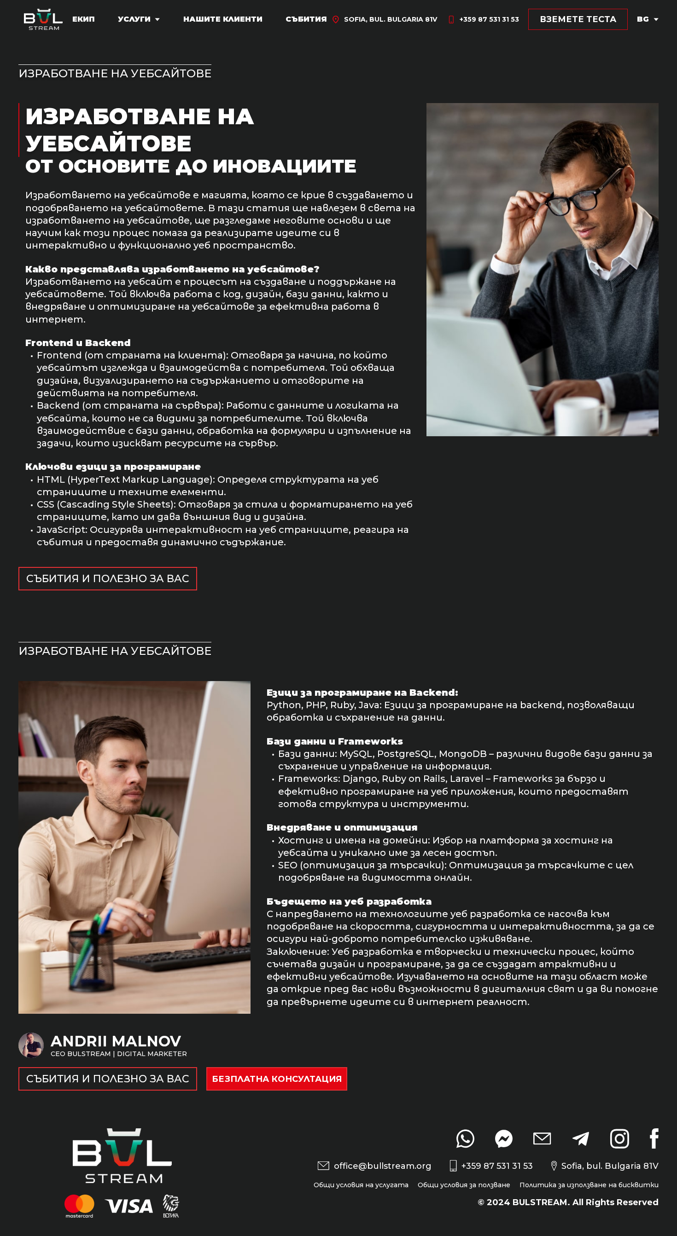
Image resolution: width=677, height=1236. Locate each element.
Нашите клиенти (223, 19)
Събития (306, 19)
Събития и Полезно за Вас (107, 578)
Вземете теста (578, 19)
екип (83, 19)
